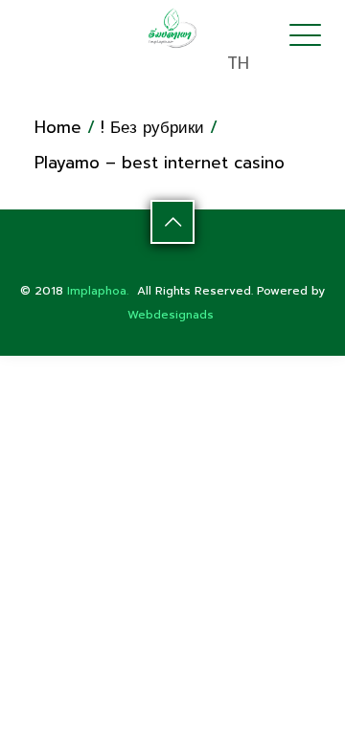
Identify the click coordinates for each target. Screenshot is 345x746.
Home (57, 127)
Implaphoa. (97, 290)
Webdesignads (170, 314)
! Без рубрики (152, 127)
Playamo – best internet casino (159, 162)
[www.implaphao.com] (173, 27)
